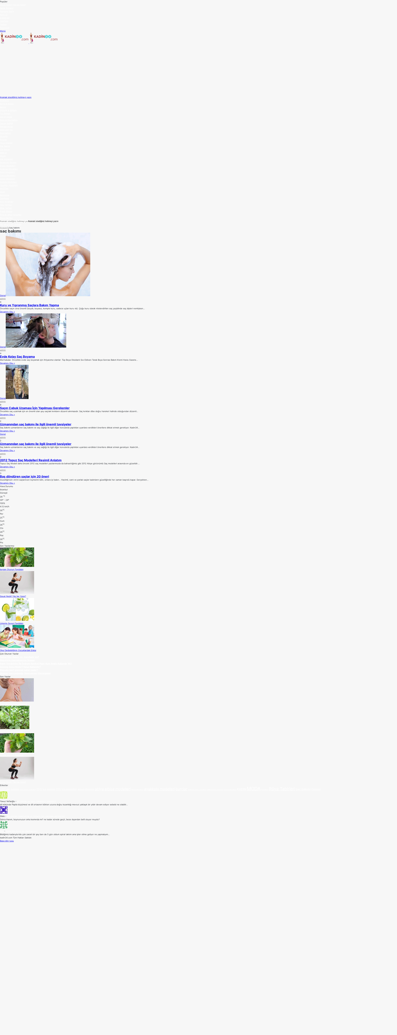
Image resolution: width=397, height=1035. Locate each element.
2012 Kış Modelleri (66, 789)
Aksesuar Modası (8, 162)
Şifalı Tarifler (6, 208)
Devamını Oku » (7, 311)
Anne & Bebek (7, 104)
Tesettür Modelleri (9, 185)
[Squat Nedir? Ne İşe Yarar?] (17, 593)
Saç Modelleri (6, 159)
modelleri (264, 790)
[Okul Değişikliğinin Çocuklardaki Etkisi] (17, 647)
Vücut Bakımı (6, 143)
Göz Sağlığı (5, 133)
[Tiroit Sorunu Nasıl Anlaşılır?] (17, 701)
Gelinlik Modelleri (8, 182)
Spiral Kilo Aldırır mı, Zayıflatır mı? (21, 831)
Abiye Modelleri (7, 179)
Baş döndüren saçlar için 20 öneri (24, 476)
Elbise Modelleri (7, 165)
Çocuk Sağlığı (6, 123)
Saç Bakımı (5, 146)
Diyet (2, 192)
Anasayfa (4, 100)
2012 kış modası (45, 789)
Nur (2, 831)
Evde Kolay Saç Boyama (17, 356)
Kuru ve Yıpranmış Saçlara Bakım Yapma (29, 305)
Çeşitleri (316, 789)
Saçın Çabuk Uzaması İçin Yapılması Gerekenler (35, 408)
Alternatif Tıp (6, 130)
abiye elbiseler (86, 789)
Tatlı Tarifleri (6, 205)
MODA (254, 788)
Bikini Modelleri (7, 172)
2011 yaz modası (9, 789)
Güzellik (4, 136)
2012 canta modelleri (28, 790)
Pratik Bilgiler (6, 211)
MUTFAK (4, 188)
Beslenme (4, 195)
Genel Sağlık (6, 117)
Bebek (3, 107)
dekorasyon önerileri (215, 790)
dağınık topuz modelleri (197, 790)
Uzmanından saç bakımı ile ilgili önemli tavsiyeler (35, 424)
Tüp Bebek (5, 113)
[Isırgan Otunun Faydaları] (17, 566)
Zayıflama (4, 198)
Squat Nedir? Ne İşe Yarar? (13, 596)
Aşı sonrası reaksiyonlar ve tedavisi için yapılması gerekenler (36, 816)
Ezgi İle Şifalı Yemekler (11, 214)
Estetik (3, 139)
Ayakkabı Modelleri (9, 169)
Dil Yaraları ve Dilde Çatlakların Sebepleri (36, 801)
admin (3, 298)
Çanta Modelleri (7, 175)
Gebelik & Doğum (8, 110)
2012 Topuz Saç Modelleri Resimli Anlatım (31, 460)
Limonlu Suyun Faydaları (11, 5)
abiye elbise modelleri (113, 789)
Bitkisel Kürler (6, 126)
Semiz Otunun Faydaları (11, 731)
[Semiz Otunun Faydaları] (14, 728)
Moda (2, 156)
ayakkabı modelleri (159, 789)
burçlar (181, 789)
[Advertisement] (198, 67)
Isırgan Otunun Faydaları (11, 569)
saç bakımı (303, 789)
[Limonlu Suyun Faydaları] (17, 620)
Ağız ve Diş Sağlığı (9, 120)
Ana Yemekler (6, 201)
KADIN (241, 789)
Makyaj (3, 152)
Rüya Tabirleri (6, 218)
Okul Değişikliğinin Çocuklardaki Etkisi (18, 650)
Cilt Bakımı (5, 149)
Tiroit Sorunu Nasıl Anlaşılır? (13, 704)
